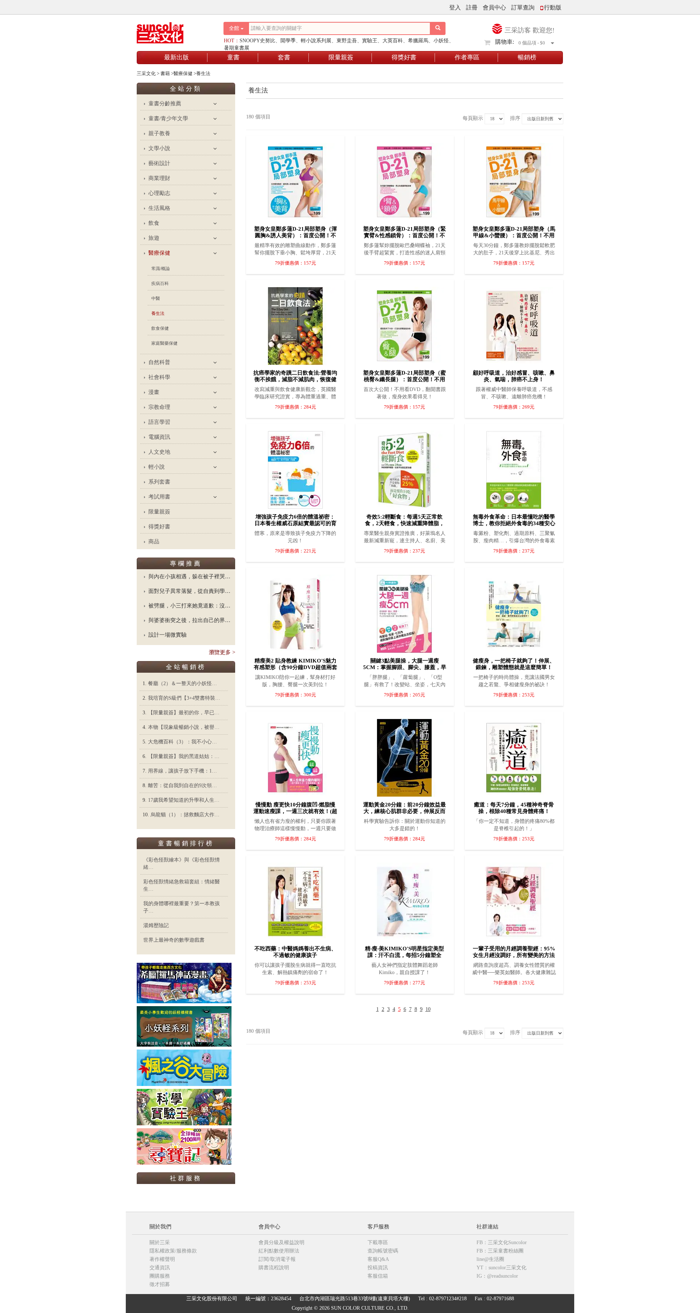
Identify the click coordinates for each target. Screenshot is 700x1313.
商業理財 (159, 178)
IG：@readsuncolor (497, 1276)
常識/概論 (160, 268)
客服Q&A (378, 1259)
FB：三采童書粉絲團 (500, 1251)
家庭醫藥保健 (164, 343)
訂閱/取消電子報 (277, 1259)
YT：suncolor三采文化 (501, 1267)
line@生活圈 (490, 1259)
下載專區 (378, 1242)
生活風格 (159, 208)
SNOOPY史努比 (257, 40)
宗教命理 (159, 407)
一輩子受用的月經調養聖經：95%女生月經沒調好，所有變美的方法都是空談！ (514, 955)
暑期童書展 (236, 48)
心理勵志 (159, 193)
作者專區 (467, 57)
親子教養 (159, 133)
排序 (515, 118)
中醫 (155, 298)
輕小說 (156, 467)
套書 (284, 57)
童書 (233, 57)
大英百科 (392, 40)
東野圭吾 (347, 40)
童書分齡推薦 (164, 103)
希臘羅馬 (418, 40)
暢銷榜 (527, 57)
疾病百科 (160, 283)
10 (428, 1009)
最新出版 (176, 57)
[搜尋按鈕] (438, 28)
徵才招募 (159, 1284)
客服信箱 (378, 1276)
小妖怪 (441, 40)
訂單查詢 (522, 7)
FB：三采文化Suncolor (502, 1242)
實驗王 (369, 40)
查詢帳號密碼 (383, 1251)
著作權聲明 (162, 1259)
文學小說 (159, 148)
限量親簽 (340, 57)
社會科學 (159, 377)
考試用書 (159, 497)
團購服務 (159, 1276)
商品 (153, 541)
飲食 (153, 223)
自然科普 (159, 362)
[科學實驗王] (184, 1106)
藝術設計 (159, 163)
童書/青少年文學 (168, 118)
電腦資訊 (159, 437)
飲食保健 (160, 328)
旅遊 (153, 238)
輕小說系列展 (316, 40)
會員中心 (494, 7)
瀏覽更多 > (222, 652)
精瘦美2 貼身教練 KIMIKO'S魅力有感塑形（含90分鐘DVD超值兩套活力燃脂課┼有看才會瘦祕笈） (295, 667)
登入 (455, 7)
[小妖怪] (184, 1026)
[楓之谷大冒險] (184, 1067)
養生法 (157, 313)
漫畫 (153, 392)
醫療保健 (159, 253)
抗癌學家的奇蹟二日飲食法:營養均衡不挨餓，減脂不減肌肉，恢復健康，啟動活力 (295, 379)
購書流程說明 (273, 1267)
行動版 (552, 7)
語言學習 (159, 422)
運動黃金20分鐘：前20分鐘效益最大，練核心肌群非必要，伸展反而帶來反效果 (404, 811)
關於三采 (159, 1242)
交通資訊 (159, 1267)
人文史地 (159, 452)
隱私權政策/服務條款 (173, 1251)
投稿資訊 (378, 1267)
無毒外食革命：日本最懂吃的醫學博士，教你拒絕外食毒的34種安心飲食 (514, 523)
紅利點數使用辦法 (278, 1251)
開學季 (288, 40)
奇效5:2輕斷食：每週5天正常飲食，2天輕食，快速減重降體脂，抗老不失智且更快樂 (404, 523)
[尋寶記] (184, 1146)
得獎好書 (404, 57)
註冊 (472, 7)
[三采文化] (173, 31)
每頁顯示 (473, 118)
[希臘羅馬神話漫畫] (184, 982)
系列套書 (159, 482)
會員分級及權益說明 (281, 1242)
